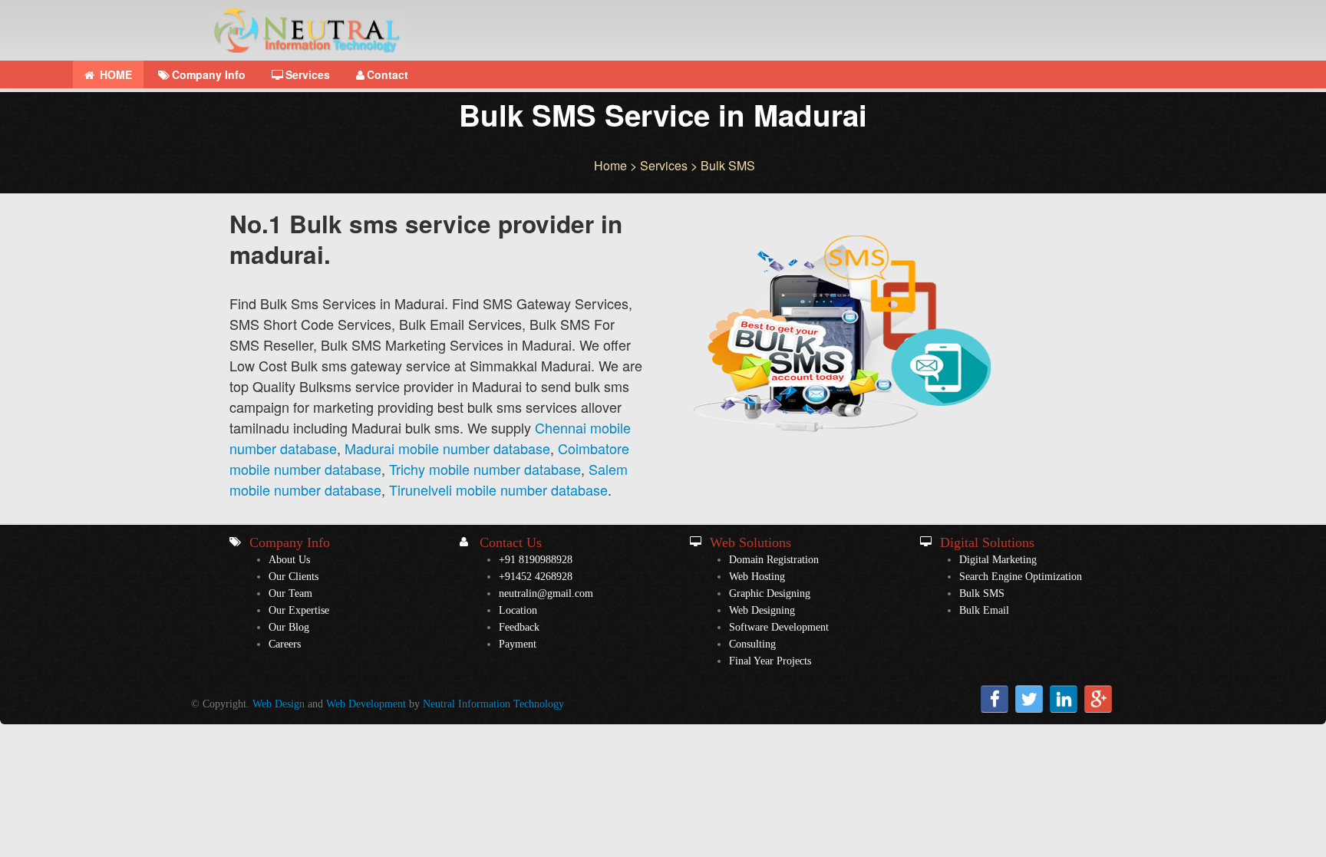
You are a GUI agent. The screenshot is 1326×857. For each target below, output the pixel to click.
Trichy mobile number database (485, 469)
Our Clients (293, 576)
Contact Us (511, 542)
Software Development (779, 627)
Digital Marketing (998, 559)
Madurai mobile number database (447, 448)
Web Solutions (750, 542)
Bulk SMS (981, 593)
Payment (517, 644)
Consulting (752, 644)
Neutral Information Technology (493, 704)
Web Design (278, 704)
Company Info (209, 74)
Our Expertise (299, 610)
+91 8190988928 (535, 559)
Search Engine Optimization (1020, 576)
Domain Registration (774, 559)
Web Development (366, 704)
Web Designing (762, 610)
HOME (114, 74)
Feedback (519, 627)
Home (610, 165)
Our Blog (289, 627)
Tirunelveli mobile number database (498, 489)
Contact (387, 74)
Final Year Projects (770, 661)
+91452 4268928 (535, 576)
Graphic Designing (769, 593)
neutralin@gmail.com (546, 593)
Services (307, 74)
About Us (289, 559)
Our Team (290, 593)
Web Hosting (757, 576)
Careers (285, 644)
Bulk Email (984, 610)
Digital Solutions (987, 542)
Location (518, 610)
